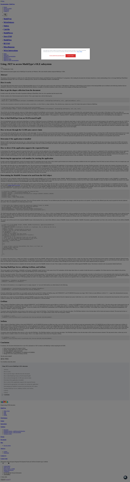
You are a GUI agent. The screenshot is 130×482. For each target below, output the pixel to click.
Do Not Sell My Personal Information (57, 55)
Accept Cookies (71, 55)
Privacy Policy (79, 51)
